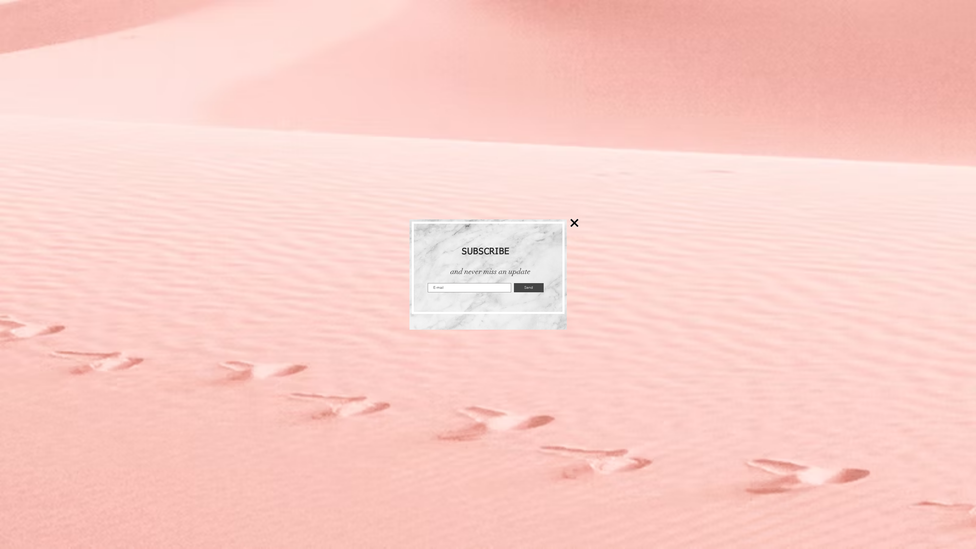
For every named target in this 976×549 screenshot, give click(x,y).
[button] (574, 223)
